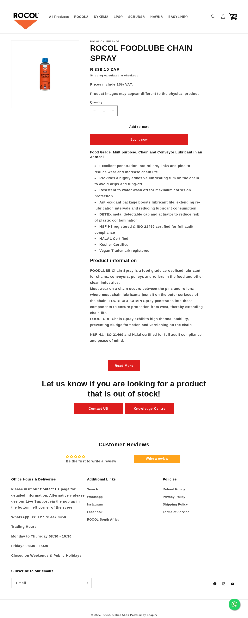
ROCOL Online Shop (115, 615)
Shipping (96, 75)
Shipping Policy (175, 504)
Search (92, 489)
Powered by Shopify (143, 615)
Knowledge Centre (149, 408)
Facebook (95, 512)
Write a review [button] (157, 458)
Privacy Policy (174, 497)
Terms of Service (176, 512)
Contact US (98, 408)
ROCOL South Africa (103, 519)
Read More (124, 366)
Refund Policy (174, 489)
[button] (213, 17)
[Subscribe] (86, 583)
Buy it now (139, 139)
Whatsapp (95, 497)
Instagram (95, 504)
